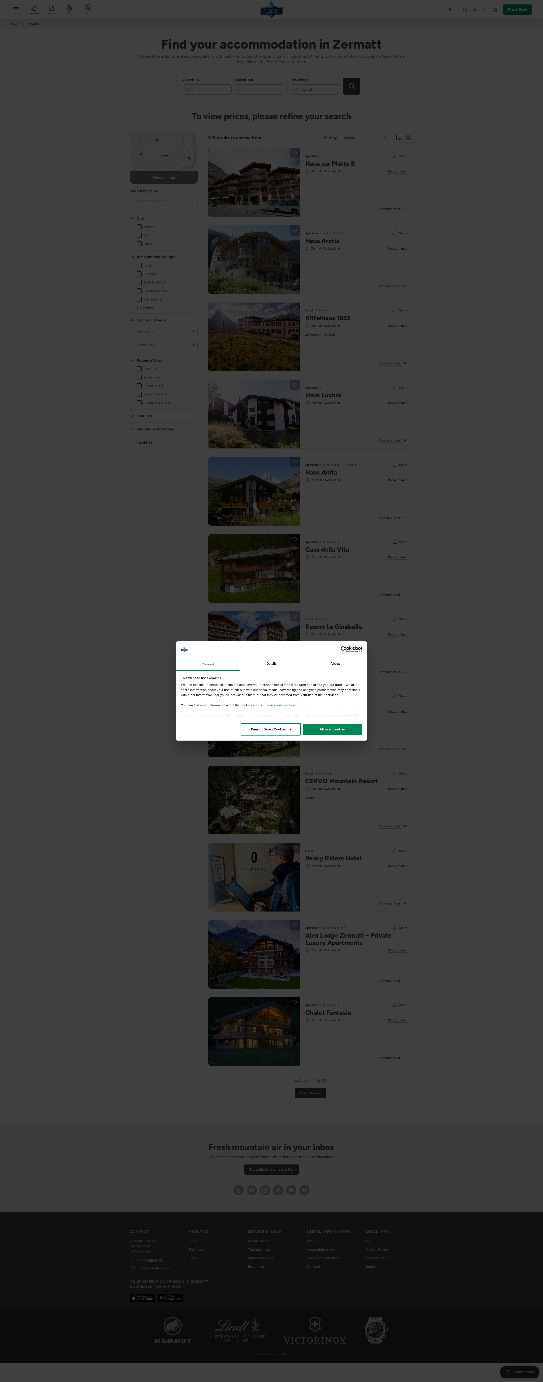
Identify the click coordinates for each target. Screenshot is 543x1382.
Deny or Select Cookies (268, 729)
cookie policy (284, 705)
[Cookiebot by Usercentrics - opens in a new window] (343, 649)
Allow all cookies (332, 729)
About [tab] (335, 663)
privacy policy (201, 715)
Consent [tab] (208, 664)
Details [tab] (271, 663)
